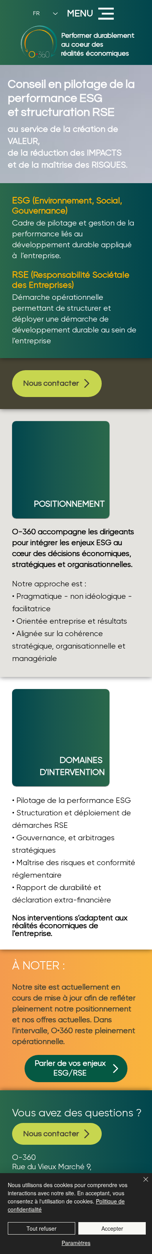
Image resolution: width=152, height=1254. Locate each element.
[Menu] (106, 13)
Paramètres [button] (76, 1243)
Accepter (112, 1228)
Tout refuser (42, 1228)
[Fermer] (141, 1184)
